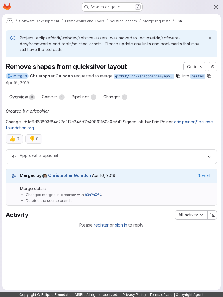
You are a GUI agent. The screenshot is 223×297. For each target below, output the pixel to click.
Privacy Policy (134, 294)
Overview (21, 96)
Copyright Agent (190, 294)
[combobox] (191, 215)
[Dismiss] (210, 38)
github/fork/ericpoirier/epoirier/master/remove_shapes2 (144, 76)
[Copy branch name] (178, 76)
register (101, 224)
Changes (114, 96)
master (198, 76)
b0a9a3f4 (93, 195)
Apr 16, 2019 (17, 82)
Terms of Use (161, 294)
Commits (52, 96)
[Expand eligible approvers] (209, 156)
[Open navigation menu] (17, 7)
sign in (121, 224)
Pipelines (83, 96)
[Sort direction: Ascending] (212, 215)
